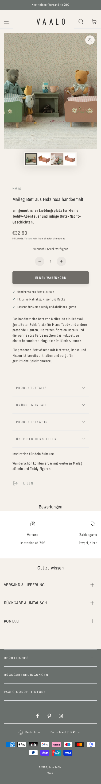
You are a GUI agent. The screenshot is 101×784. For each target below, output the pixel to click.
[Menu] (6, 21)
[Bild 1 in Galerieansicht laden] (31, 159)
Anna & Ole (55, 767)
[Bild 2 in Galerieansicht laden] (44, 159)
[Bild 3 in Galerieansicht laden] (56, 159)
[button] (81, 21)
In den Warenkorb (50, 278)
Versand (28, 238)
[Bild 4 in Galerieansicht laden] (69, 159)
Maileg (16, 188)
